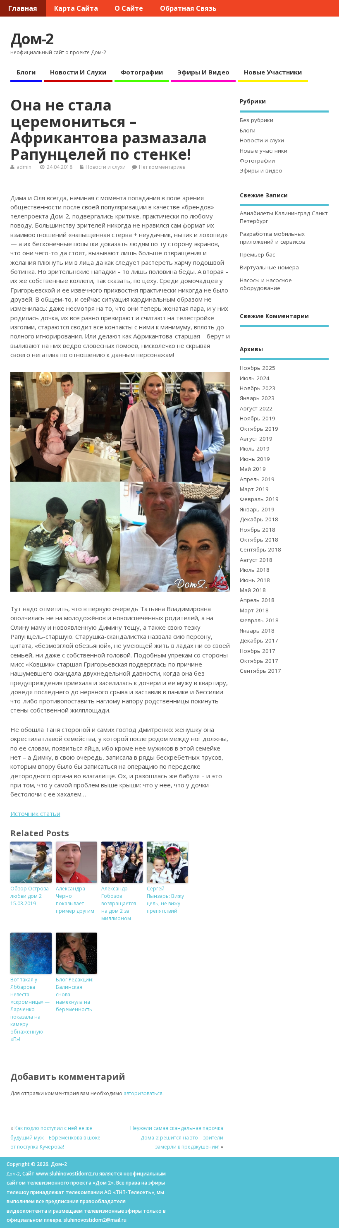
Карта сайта (76, 8)
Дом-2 (31, 39)
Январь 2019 (257, 509)
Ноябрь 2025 (257, 368)
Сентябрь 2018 (260, 549)
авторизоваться (143, 1093)
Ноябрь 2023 (257, 388)
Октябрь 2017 (259, 660)
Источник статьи (35, 813)
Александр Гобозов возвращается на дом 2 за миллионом (118, 903)
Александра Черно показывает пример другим (75, 899)
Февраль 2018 (259, 620)
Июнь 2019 (255, 459)
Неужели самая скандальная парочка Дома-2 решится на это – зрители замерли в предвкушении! (176, 1137)
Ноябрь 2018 (257, 529)
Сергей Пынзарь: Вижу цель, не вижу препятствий (165, 899)
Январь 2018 (257, 630)
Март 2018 (254, 610)
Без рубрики (256, 120)
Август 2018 (256, 560)
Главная (22, 8)
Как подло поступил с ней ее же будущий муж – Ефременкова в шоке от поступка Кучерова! (55, 1137)
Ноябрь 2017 (257, 651)
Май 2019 (253, 468)
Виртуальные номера (269, 267)
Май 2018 (253, 590)
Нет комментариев (162, 166)
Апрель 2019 (257, 479)
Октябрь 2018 (259, 539)
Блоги (26, 72)
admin (24, 166)
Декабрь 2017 (259, 640)
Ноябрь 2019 (257, 418)
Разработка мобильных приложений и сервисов (273, 237)
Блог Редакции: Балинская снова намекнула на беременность (74, 994)
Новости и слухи (78, 72)
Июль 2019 (255, 448)
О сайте (129, 8)
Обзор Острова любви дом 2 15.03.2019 (29, 896)
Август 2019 (256, 438)
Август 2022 (256, 408)
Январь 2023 (257, 398)
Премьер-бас (257, 254)
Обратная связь (188, 8)
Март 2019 (254, 489)
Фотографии (142, 72)
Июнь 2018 (255, 580)
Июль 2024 (255, 378)
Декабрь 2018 (259, 519)
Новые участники (273, 72)
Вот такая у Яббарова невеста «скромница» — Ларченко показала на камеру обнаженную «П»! (30, 1009)
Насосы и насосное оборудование (266, 284)
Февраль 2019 (259, 499)
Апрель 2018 (257, 600)
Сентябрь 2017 (260, 670)
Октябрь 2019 (259, 428)
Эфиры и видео (203, 72)
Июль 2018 (255, 569)
